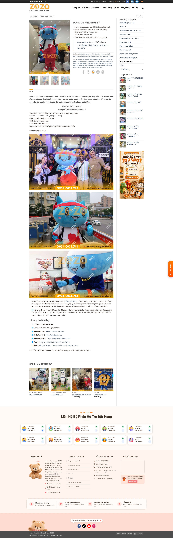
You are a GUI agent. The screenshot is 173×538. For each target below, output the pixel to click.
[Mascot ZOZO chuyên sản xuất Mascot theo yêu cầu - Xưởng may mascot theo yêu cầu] (39, 8)
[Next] (66, 47)
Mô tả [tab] (31, 91)
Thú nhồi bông (125, 69)
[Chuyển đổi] (142, 23)
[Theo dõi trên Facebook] (127, 1)
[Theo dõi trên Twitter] (137, 1)
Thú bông (71, 478)
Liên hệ (110, 1)
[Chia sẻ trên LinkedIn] (103, 72)
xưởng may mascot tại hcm (94, 67)
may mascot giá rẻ (93, 63)
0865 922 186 (138, 430)
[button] (120, 1)
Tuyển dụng (107, 8)
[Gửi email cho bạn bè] (93, 72)
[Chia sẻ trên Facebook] (83, 72)
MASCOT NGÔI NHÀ (100, 395)
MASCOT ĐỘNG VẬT (101, 59)
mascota (84, 63)
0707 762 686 (138, 441)
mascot (92, 59)
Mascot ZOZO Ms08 (57, 395)
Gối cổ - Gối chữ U (74, 486)
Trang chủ (94, 1)
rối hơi (67, 301)
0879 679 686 (85, 430)
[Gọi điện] (149, 427)
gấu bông (73, 301)
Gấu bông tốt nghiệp (74, 482)
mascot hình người (82, 61)
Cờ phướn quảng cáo (127, 23)
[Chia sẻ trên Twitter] (88, 72)
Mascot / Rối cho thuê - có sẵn (130, 31)
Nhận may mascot (47, 16)
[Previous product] (141, 16)
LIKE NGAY (133, 481)
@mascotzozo (83, 42)
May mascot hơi (125, 50)
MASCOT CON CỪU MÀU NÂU (81, 395)
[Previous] (33, 47)
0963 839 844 (31, 441)
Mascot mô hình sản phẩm (129, 38)
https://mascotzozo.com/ (55, 331)
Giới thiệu (86, 8)
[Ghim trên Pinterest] (98, 72)
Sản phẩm (95, 8)
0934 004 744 (111, 441)
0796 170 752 (58, 441)
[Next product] (137, 16)
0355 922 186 (85, 441)
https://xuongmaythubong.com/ (59, 338)
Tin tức (103, 1)
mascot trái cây (77, 63)
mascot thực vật (108, 61)
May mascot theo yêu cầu (129, 54)
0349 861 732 (111, 430)
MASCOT (123, 27)
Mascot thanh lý (125, 42)
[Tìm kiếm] (143, 8)
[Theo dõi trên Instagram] (132, 1)
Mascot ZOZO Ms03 (35, 395)
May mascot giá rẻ (126, 46)
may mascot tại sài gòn (105, 63)
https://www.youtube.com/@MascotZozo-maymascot (59, 345)
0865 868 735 (31, 430)
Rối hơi (122, 65)
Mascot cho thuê (125, 34)
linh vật (78, 59)
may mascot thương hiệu (80, 65)
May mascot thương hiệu (128, 58)
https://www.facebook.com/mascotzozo (55, 342)
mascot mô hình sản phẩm (95, 61)
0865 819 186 (58, 430)
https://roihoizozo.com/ (54, 335)
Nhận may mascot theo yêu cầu (96, 65)
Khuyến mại (125, 8)
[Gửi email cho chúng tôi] (141, 1)
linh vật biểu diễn (85, 59)
